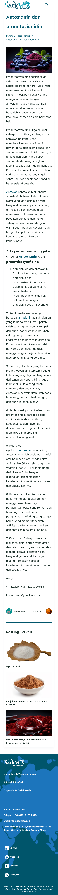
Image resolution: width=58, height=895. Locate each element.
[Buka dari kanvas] (53, 5)
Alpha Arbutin (13, 666)
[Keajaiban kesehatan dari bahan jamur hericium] (29, 685)
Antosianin (13, 192)
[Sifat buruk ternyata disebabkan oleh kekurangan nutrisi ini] (29, 723)
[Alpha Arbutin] (29, 650)
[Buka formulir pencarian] (46, 4)
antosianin (28, 256)
